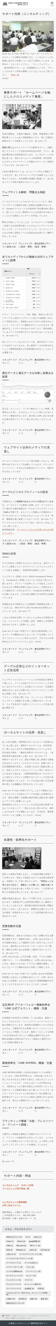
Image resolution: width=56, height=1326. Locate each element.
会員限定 (29, 1288)
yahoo (32, 1250)
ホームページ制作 (33, 1284)
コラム (30, 1267)
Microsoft (21, 1245)
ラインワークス (13, 1288)
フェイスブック (13, 1280)
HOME (7, 1315)
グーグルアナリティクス (31, 1254)
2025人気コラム (14, 1237)
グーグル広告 (31, 1262)
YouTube (44, 1250)
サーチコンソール (14, 1275)
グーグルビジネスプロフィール (19, 1258)
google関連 (34, 1241)
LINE (9, 1245)
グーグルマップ (13, 1262)
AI (28, 1237)
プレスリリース (13, 1284)
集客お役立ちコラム (15, 1303)
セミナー (31, 1275)
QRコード (35, 1245)
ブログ (28, 1280)
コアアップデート (14, 1267)
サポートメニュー (19, 1315)
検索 (33, 1298)
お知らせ (11, 1254)
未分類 (22, 1298)
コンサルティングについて (39, 1315)
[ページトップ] (50, 1320)
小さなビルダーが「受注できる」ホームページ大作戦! (27, 1294)
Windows (21, 1250)
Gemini (21, 1241)
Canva (37, 1237)
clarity (9, 1241)
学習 (41, 1288)
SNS (9, 1250)
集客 (44, 1298)
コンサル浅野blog (14, 1271)
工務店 (10, 1298)
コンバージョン (33, 1271)
